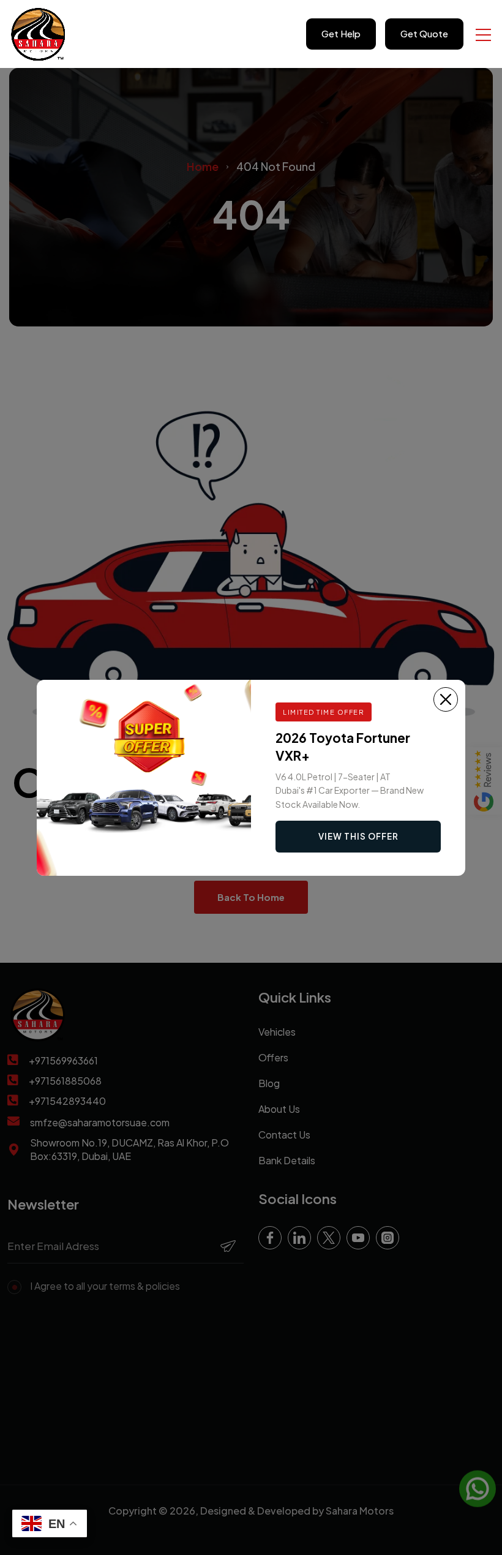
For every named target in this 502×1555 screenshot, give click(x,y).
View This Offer (358, 836)
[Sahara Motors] (38, 34)
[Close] (445, 699)
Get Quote (424, 33)
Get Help (341, 33)
